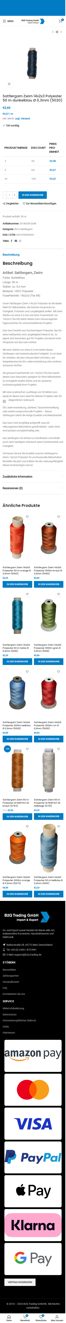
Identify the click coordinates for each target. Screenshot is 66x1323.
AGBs (6, 1026)
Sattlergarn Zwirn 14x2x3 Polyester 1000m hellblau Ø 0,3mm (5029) (17, 725)
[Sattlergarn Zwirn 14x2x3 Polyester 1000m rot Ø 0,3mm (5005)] (49, 693)
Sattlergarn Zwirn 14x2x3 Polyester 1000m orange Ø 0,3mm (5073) (16, 880)
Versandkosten (11, 981)
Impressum (9, 1032)
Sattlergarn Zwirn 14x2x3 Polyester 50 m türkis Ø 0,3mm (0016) (16, 647)
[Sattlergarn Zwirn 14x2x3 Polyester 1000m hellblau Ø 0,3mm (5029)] (17, 693)
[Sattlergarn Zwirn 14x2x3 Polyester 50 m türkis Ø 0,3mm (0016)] (17, 615)
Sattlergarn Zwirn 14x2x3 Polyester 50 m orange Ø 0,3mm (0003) (17, 570)
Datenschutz (10, 1014)
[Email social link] (16, 241)
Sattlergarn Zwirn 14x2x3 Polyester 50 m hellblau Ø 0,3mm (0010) (48, 880)
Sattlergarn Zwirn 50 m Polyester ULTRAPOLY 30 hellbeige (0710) (47, 802)
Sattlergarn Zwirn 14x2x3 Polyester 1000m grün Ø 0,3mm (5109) (47, 647)
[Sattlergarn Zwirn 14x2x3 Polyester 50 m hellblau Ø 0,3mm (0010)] (49, 848)
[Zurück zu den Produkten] (57, 32)
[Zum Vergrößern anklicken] (9, 84)
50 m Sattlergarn (23, 229)
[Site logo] (33, 20)
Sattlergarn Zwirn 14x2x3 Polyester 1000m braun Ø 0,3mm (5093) (48, 570)
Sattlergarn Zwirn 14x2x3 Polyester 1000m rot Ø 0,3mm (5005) (47, 725)
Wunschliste (9, 969)
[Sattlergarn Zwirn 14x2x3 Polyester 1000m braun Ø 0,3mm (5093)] (49, 538)
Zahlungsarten (11, 975)
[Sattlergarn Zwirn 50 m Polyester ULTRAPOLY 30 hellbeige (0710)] (49, 770)
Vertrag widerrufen (20, 1282)
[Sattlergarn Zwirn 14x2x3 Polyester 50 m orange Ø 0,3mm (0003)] (17, 538)
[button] (17, 584)
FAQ (5, 988)
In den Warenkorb (32, 195)
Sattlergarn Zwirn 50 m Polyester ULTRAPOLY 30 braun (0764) (16, 802)
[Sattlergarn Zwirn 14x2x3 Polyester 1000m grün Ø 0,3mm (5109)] (49, 615)
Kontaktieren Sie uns (14, 994)
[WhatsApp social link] (20, 241)
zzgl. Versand (22, 118)
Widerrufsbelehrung (13, 1008)
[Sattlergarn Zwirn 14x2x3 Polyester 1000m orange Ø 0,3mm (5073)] (17, 848)
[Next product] (61, 32)
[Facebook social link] (11, 241)
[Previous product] (53, 32)
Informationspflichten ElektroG (19, 1020)
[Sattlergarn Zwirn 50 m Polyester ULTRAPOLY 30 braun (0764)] (17, 770)
